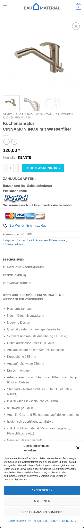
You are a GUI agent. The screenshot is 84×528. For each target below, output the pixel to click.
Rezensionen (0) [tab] (14, 275)
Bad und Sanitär (39, 114)
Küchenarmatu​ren (17, 117)
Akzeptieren (42, 490)
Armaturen (64, 114)
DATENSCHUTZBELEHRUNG (44, 521)
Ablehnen (42, 501)
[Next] (74, 57)
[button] (78, 448)
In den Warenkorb (43, 168)
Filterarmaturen (57, 240)
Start (7, 114)
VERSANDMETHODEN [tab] (16, 283)
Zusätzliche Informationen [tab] (23, 267)
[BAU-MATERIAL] (42, 7)
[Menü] (5, 6)
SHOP (19, 114)
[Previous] (9, 57)
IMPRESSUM (69, 521)
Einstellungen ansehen (42, 511)
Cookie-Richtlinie (17, 521)
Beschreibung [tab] (13, 259)
